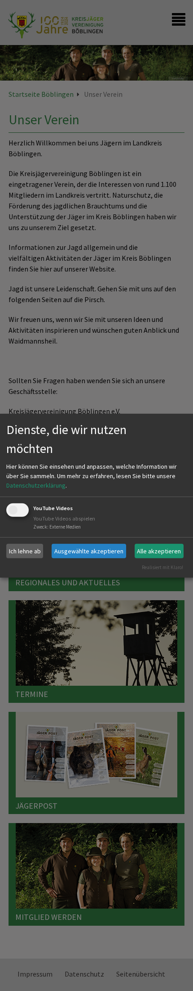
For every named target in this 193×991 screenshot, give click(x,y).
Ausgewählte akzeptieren (88, 551)
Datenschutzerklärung (36, 485)
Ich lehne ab (25, 551)
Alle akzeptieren (159, 551)
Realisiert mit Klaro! (162, 567)
